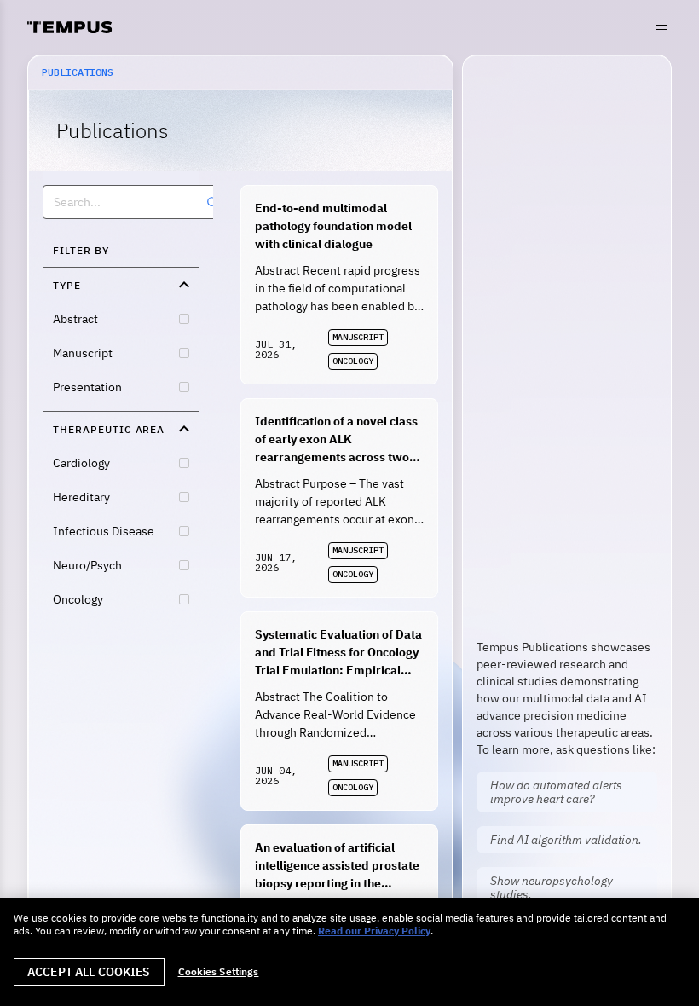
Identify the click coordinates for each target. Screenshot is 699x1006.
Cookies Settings (218, 972)
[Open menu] (661, 27)
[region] (349, 952)
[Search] (212, 202)
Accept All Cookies (89, 972)
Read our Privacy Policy (374, 930)
